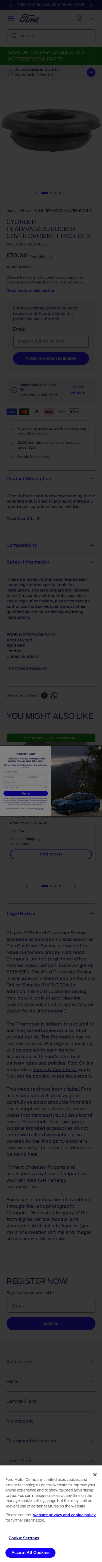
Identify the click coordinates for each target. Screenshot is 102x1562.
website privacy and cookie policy (64, 1515)
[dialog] (51, 1513)
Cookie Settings (24, 1538)
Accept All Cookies (30, 1552)
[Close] (95, 1474)
